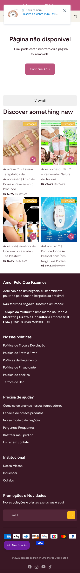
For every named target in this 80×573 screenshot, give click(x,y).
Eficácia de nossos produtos (23, 413)
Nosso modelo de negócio (21, 420)
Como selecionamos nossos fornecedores (32, 406)
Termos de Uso (13, 382)
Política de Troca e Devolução (24, 345)
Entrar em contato (16, 442)
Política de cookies (16, 375)
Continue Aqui (40, 69)
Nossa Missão (13, 466)
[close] (64, 10)
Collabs (8, 480)
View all (40, 101)
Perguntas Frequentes (19, 428)
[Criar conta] (71, 515)
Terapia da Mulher (31, 557)
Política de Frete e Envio (20, 353)
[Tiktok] (50, 566)
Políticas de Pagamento (20, 360)
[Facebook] (29, 566)
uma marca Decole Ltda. (55, 557)
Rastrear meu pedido (18, 435)
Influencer (10, 473)
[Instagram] (36, 566)
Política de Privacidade (19, 367)
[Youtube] (43, 566)
